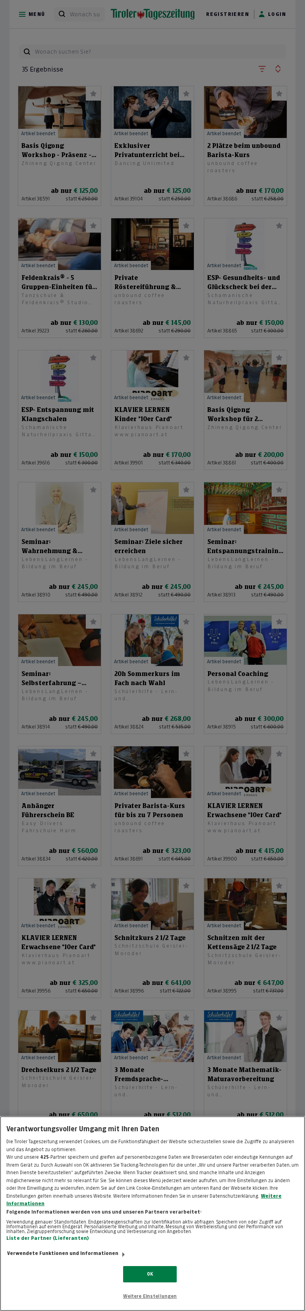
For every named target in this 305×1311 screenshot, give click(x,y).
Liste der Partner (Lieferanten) (47, 1238)
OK (150, 1274)
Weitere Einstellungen (150, 1296)
